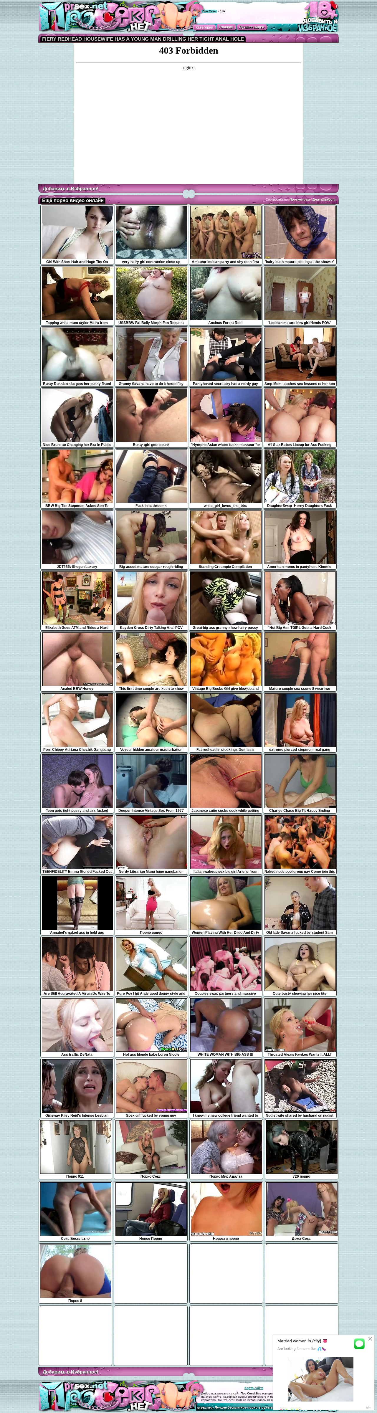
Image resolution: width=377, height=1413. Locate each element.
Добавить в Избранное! (70, 188)
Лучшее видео (251, 27)
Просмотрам (300, 199)
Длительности (324, 199)
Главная (226, 27)
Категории (204, 27)
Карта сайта (253, 1388)
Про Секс (209, 11)
